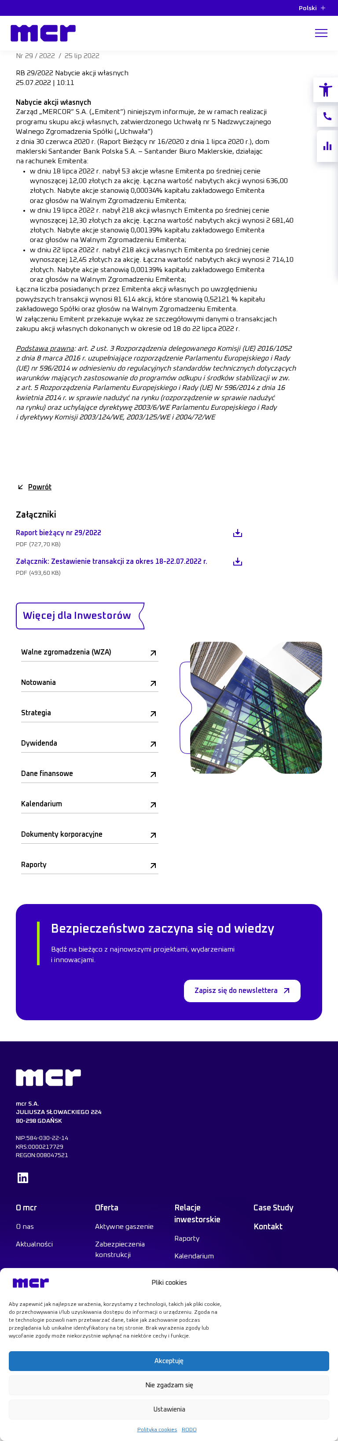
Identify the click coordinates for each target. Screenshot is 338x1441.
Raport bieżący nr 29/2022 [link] (58, 533)
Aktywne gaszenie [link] (124, 1226)
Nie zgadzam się (169, 1385)
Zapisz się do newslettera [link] (236, 990)
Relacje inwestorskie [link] (197, 1214)
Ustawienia (169, 1409)
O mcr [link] (26, 1208)
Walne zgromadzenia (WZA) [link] (66, 652)
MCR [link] (20, 22)
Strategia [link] (36, 713)
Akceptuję (169, 1361)
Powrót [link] (39, 487)
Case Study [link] (274, 1208)
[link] (325, 89)
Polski (308, 8)
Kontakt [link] (268, 1227)
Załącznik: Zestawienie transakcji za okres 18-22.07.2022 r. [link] (111, 561)
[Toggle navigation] (321, 33)
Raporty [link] (34, 864)
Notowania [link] (38, 682)
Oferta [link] (106, 1208)
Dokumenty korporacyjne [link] (62, 834)
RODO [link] (189, 1430)
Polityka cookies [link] (157, 1430)
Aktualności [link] (34, 1244)
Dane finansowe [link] (47, 773)
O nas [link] (25, 1226)
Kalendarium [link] (41, 804)
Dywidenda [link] (39, 743)
